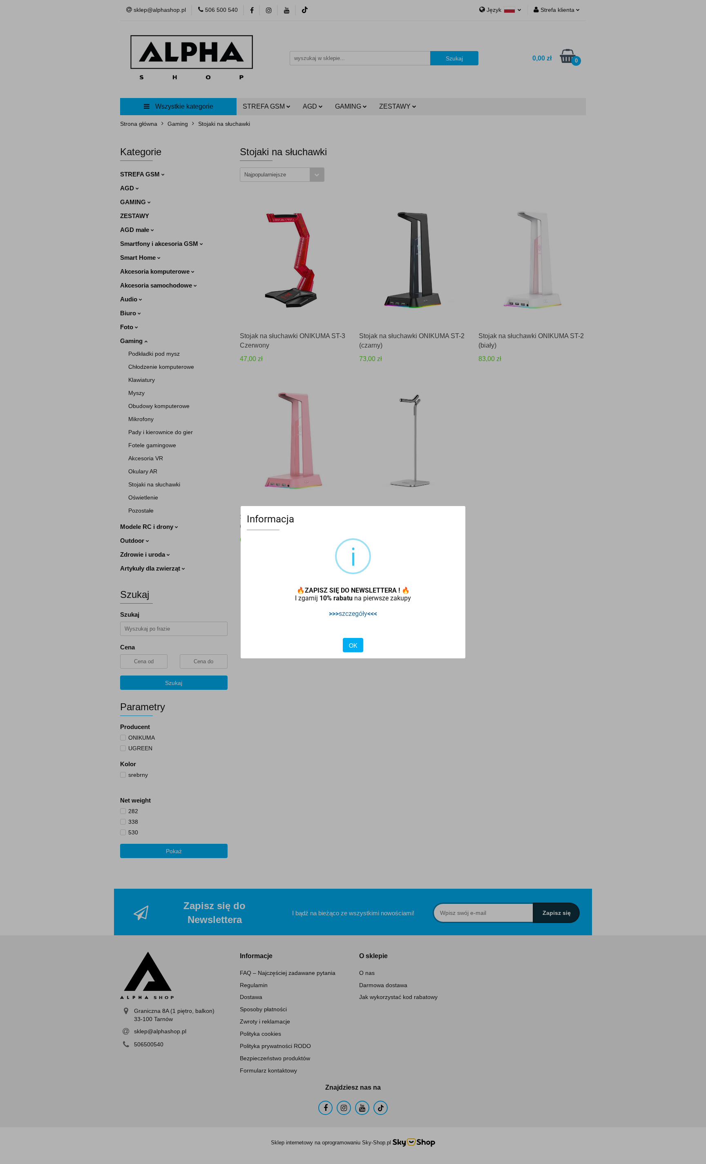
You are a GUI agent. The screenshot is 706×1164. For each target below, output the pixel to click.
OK (353, 645)
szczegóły (353, 614)
